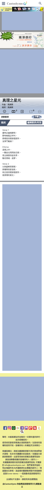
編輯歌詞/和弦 (34, 122)
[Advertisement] (22, 21)
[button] (14, 46)
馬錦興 (10, 104)
